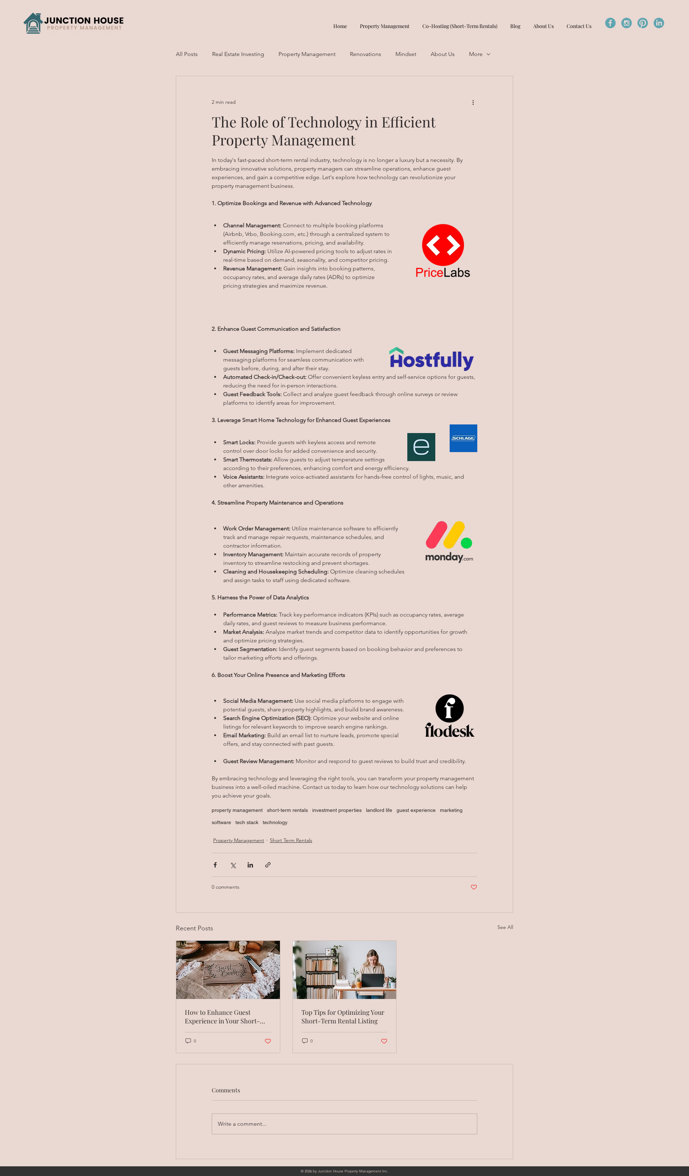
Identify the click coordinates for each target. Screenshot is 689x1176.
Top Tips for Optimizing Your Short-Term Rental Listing (342, 1016)
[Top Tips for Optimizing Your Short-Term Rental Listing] (345, 970)
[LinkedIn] (658, 23)
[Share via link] (267, 864)
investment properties (337, 810)
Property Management (307, 54)
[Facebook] (610, 23)
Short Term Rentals (291, 840)
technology (275, 822)
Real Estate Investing (238, 54)
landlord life (379, 810)
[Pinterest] (642, 23)
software (221, 822)
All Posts (187, 54)
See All (505, 927)
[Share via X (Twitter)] (232, 864)
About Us (443, 54)
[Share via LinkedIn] (250, 864)
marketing (451, 810)
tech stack (246, 822)
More (476, 54)
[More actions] (473, 102)
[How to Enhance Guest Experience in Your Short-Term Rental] (228, 970)
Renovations (365, 54)
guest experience (416, 810)
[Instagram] (626, 23)
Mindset (405, 54)
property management (237, 810)
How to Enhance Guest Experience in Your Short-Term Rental (222, 1016)
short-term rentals (287, 810)
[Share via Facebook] (215, 864)
